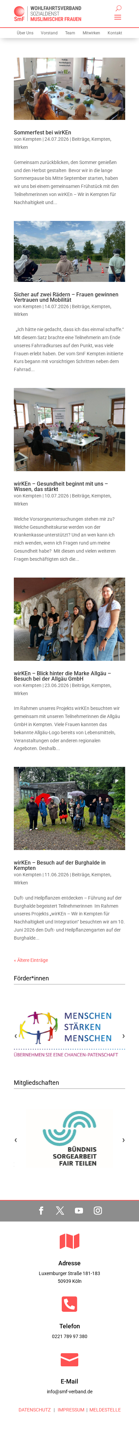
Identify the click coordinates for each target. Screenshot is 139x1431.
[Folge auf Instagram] (98, 1211)
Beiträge (80, 139)
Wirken (21, 147)
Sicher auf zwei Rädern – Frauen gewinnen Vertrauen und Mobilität (66, 297)
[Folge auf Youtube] (79, 1211)
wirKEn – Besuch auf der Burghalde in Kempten (60, 865)
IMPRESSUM (70, 1409)
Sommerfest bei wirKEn (42, 132)
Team (70, 33)
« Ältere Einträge (31, 960)
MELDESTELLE (105, 1409)
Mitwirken (91, 33)
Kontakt (115, 33)
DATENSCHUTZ (35, 1409)
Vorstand (49, 33)
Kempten (32, 139)
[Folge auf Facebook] (41, 1211)
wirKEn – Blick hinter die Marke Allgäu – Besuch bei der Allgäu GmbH (62, 676)
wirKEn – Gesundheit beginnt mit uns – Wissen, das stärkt (61, 486)
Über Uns (25, 33)
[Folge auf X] (60, 1211)
